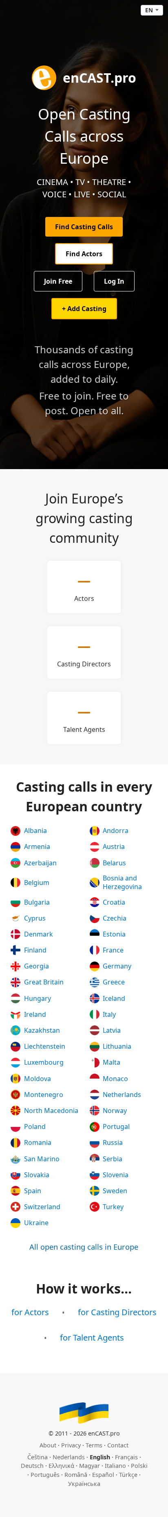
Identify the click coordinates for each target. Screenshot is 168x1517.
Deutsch (32, 1466)
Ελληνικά (61, 1466)
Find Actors (84, 253)
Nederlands (69, 1457)
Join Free (58, 281)
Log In (114, 281)
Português (45, 1475)
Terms (94, 1445)
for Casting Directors (117, 1312)
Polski (139, 1466)
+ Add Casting (84, 308)
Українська (84, 1484)
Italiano (115, 1466)
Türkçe (128, 1475)
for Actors (30, 1312)
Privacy (71, 1445)
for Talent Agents (92, 1337)
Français (126, 1457)
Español (103, 1475)
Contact (117, 1445)
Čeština (37, 1457)
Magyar (89, 1466)
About (48, 1445)
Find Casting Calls (84, 226)
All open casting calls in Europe (83, 1247)
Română (75, 1475)
